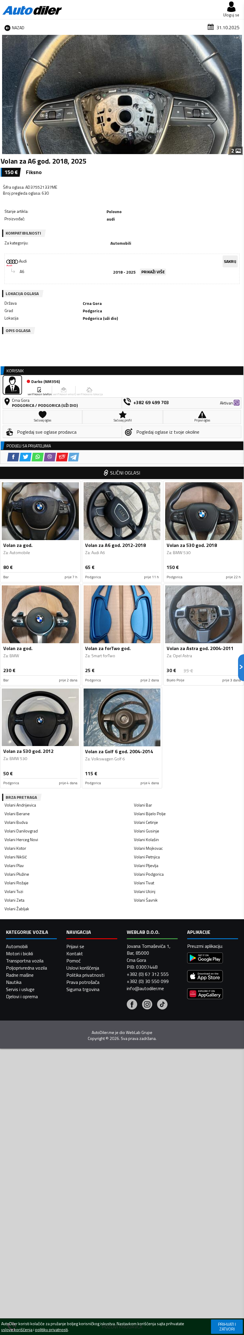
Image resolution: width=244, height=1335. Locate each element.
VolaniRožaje (16, 883)
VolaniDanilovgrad (21, 831)
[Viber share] (50, 457)
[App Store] (205, 977)
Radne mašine (20, 975)
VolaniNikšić (15, 857)
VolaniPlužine (16, 874)
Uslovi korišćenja (82, 967)
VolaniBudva (16, 822)
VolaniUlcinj (144, 891)
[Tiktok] (162, 1005)
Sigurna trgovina (82, 989)
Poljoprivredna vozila (26, 967)
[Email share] (62, 457)
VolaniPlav (14, 865)
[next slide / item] (238, 94)
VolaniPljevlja (146, 865)
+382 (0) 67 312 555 (148, 974)
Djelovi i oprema (22, 996)
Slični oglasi (125, 472)
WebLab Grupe (139, 1032)
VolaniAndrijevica (20, 805)
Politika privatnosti (85, 975)
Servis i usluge (20, 989)
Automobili (17, 946)
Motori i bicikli (19, 953)
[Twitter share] (25, 457)
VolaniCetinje (146, 822)
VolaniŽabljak (16, 908)
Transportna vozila (24, 960)
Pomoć (73, 960)
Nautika (13, 982)
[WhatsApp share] (38, 457)
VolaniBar (143, 805)
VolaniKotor (15, 848)
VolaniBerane (17, 813)
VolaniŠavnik (146, 900)
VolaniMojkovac (148, 848)
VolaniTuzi (13, 891)
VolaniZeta (14, 900)
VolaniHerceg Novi (21, 839)
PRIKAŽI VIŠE (153, 272)
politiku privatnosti (51, 1330)
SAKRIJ (230, 261)
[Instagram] (147, 1005)
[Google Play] (205, 959)
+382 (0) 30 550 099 (148, 981)
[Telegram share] (73, 457)
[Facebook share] (13, 457)
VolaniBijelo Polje (150, 813)
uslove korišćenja (16, 1330)
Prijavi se (75, 946)
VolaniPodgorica (149, 874)
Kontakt (74, 953)
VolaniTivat (144, 883)
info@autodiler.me (145, 988)
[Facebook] (132, 1005)
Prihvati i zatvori (227, 1326)
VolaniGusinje (146, 831)
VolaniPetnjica (147, 857)
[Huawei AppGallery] (205, 994)
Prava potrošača (82, 982)
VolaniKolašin (146, 839)
